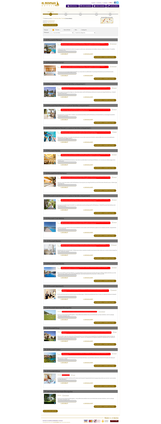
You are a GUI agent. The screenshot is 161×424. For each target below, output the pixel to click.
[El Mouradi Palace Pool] (50, 87)
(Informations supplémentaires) (67, 51)
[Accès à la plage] (50, 109)
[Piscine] (50, 267)
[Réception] (50, 154)
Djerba (115, 132)
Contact (105, 2)
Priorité (57, 29)
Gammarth (114, 290)
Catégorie (84, 29)
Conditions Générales (52, 420)
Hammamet (114, 43)
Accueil (93, 2)
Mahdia (115, 154)
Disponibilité (65, 53)
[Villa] (50, 394)
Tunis (74, 375)
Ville (76, 29)
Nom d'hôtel (67, 29)
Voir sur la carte (88, 53)
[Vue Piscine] (50, 222)
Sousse (115, 88)
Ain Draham (102, 311)
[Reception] (50, 65)
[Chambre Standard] (50, 245)
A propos (99, 2)
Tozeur (115, 353)
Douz (115, 332)
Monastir (115, 245)
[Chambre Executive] (50, 374)
